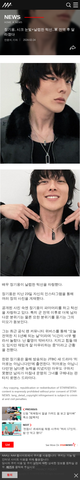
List (8, 445)
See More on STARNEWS (62, 445)
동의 (9, 474)
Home (7, 22)
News (18, 22)
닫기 (76, 475)
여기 (9, 467)
